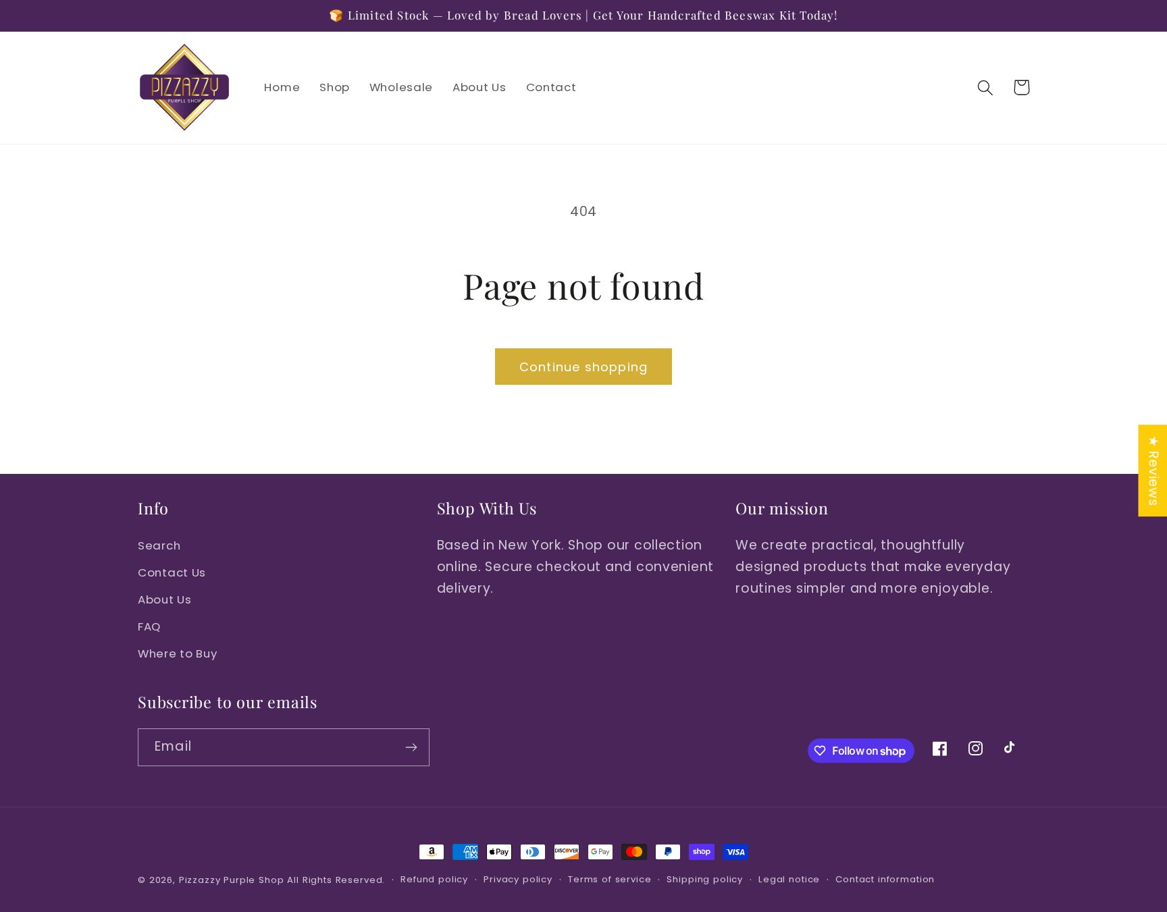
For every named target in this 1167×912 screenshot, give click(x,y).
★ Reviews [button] (1153, 470)
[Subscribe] (411, 747)
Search (159, 545)
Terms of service (609, 879)
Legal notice (789, 879)
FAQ (149, 626)
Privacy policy (518, 879)
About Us (165, 599)
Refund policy (434, 879)
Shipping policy (705, 879)
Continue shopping (583, 366)
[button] (986, 87)
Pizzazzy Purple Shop (231, 880)
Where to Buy (177, 653)
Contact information (885, 879)
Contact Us (172, 572)
